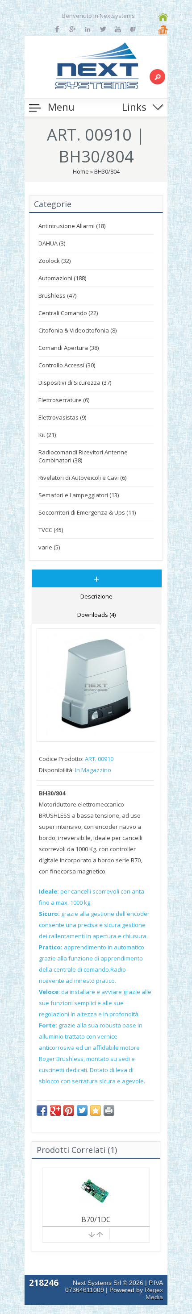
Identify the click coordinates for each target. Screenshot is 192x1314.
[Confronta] (96, 1236)
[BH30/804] (96, 733)
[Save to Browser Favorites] (95, 1110)
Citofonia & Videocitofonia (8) (77, 330)
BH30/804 (107, 171)
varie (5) (49, 547)
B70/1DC (96, 1219)
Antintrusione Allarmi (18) (71, 226)
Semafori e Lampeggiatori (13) (78, 495)
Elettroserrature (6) (63, 400)
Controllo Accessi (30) (66, 365)
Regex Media (154, 1293)
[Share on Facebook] (42, 1110)
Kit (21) (47, 435)
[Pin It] (68, 1110)
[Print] (109, 1110)
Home (81, 171)
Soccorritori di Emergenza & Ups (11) (87, 512)
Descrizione (96, 596)
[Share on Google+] (55, 1110)
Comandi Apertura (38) (68, 348)
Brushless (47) (57, 295)
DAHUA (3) (51, 243)
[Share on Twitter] (82, 1110)
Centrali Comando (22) (68, 313)
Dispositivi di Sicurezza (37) (74, 382)
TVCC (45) (50, 530)
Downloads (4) (96, 615)
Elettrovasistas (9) (62, 417)
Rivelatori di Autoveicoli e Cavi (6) (82, 478)
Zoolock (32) (54, 261)
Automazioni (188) (62, 278)
